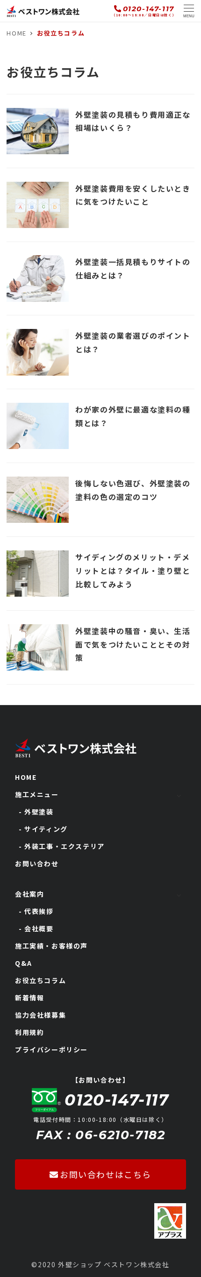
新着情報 (29, 997)
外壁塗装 (38, 811)
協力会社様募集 (40, 1015)
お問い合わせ (37, 863)
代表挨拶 (38, 911)
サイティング (46, 829)
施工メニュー (37, 794)
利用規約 (29, 1032)
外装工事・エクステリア (64, 846)
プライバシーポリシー (51, 1049)
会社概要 (38, 928)
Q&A (23, 963)
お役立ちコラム (40, 980)
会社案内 (29, 894)
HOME (25, 777)
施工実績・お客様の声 (51, 945)
